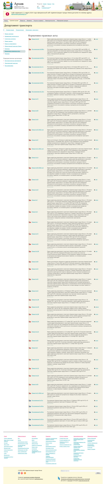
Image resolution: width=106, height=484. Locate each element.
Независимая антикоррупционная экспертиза (78, 459)
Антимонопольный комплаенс (77, 456)
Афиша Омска (35, 443)
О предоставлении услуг (65, 440)
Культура (6, 451)
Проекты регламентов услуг (65, 444)
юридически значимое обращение (32, 477)
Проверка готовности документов (64, 442)
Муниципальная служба (23, 443)
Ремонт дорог (35, 447)
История (6, 442)
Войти (102, 1)
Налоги (47, 444)
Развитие (48, 436)
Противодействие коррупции (21, 446)
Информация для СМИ (22, 449)
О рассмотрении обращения (90, 441)
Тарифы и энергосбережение (50, 457)
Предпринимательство (50, 451)
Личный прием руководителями (90, 445)
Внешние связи (7, 448)
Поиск (38, 7)
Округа (19, 440)
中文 (53, 4)
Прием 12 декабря (91, 449)
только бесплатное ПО (83, 480)
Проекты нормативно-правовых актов (78, 447)
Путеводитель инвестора (51, 463)
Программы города (50, 448)
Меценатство (7, 455)
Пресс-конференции (22, 451)
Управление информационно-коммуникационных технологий (75, 479)
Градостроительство (8, 449)
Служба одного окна (64, 438)
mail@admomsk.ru (38, 479)
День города (6, 444)
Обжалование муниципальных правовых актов (79, 450)
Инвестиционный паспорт (51, 449)
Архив (19, 3)
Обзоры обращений (91, 438)
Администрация (22, 436)
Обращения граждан (92, 436)
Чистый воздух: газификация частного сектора (36, 451)
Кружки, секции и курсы (65, 446)
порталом (69, 480)
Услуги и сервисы (64, 436)
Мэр (19, 438)
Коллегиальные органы (23, 441)
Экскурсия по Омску (8, 446)
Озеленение (34, 448)
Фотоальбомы (35, 438)
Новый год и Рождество (37, 445)
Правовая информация (50, 459)
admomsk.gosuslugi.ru (18, 14)
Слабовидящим (45, 7)
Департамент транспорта (18, 25)
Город (5, 436)
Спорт (5, 453)
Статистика (89, 447)
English (45, 4)
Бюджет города (49, 442)
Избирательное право (22, 453)
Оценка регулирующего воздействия (78, 453)
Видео (33, 440)
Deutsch (49, 4)
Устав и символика (8, 438)
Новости (34, 436)
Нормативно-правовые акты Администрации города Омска (79, 439)
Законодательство (78, 436)
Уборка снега (34, 441)
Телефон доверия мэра (92, 442)
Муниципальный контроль (23, 448)
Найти (98, 473)
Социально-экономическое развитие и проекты (51, 439)
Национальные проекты (51, 441)
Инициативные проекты (51, 446)
